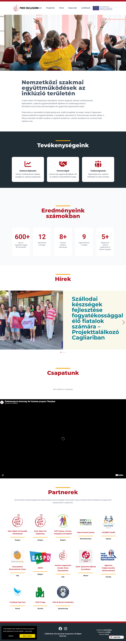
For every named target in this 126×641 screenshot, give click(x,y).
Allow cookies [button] (27, 636)
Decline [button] (11, 636)
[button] (63, 43)
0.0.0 (107, 634)
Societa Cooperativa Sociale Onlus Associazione (63, 568)
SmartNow (108, 630)
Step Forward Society (85, 532)
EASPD (40, 568)
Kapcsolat (72, 8)
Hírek (61, 8)
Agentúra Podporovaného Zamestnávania (108, 568)
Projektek (50, 8)
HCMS (108, 632)
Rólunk (39, 8)
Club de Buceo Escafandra (63, 602)
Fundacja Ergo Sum (17, 602)
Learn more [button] (28, 631)
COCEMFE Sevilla (108, 532)
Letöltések (85, 8)
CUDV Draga (40, 602)
